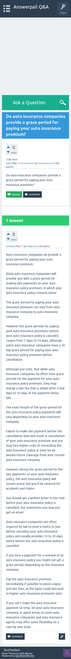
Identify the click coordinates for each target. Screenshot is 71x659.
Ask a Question (29, 102)
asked (9, 163)
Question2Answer (25, 655)
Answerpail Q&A (31, 7)
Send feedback (12, 650)
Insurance (28, 163)
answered (10, 246)
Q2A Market (26, 653)
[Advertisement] (35, 55)
